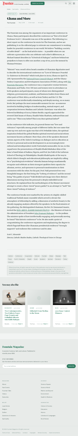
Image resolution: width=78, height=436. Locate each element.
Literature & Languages (48, 415)
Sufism (4, 412)
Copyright (32, 433)
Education (44, 409)
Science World (45, 387)
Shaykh (29, 259)
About (4, 384)
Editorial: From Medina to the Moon (39, 312)
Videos (4, 394)
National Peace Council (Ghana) (39, 79)
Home (8, 9)
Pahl (64, 256)
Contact (25, 433)
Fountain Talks (6, 391)
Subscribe (71, 366)
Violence (10, 262)
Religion (4, 409)
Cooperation (28, 256)
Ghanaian (58, 256)
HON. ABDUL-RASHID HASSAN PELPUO (33, 210)
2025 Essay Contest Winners (62, 312)
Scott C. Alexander (19, 259)
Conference (18, 256)
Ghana (51, 256)
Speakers (42, 259)
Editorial (37, 256)
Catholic (10, 256)
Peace (10, 259)
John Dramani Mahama (44, 213)
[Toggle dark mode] (70, 3)
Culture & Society (46, 406)
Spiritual (50, 259)
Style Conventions (54, 433)
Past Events (6, 387)
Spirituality (5, 419)
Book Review (45, 419)
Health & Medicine (46, 397)
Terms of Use (6, 433)
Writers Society (42, 433)
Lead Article (6, 406)
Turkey (65, 259)
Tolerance (58, 259)
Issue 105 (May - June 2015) (27, 13)
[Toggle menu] (74, 3)
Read (19, 324)
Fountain (44, 256)
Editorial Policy (16, 433)
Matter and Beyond (47, 391)
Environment (45, 394)
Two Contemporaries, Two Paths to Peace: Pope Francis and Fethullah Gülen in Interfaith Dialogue (13, 315)
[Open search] (66, 3)
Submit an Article (37, 3)
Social (35, 259)
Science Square (46, 384)
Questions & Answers (9, 415)
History (43, 412)
